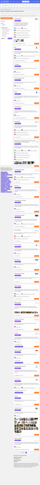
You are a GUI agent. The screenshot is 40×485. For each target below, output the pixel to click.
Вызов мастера (4, 34)
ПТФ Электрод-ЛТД (19, 78)
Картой (3, 25)
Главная (1, 9)
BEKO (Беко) (9, 15)
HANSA (29, 15)
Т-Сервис (16, 64)
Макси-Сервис (18, 350)
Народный (17, 121)
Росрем (16, 333)
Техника (16, 185)
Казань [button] (11, 1)
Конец (31, 452)
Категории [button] (17, 1)
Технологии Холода (19, 273)
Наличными (4, 24)
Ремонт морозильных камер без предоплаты (23, 155)
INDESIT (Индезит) (21, 15)
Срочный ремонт (4, 32)
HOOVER (32, 15)
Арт (15, 47)
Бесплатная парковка (5, 28)
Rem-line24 (17, 259)
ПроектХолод (17, 106)
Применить (10, 38)
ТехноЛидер (17, 230)
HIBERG (26, 15)
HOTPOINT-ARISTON (15, 15)
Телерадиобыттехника (20, 200)
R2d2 (15, 92)
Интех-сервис (17, 244)
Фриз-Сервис (17, 285)
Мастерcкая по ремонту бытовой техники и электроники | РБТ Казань (25, 141)
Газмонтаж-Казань (19, 319)
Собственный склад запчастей (6, 29)
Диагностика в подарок (5, 33)
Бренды (14, 1)
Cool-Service (17, 379)
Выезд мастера (25, 28)
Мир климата (17, 302)
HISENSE (35, 15)
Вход (30, 1)
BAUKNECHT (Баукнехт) (4, 15)
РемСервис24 (17, 18)
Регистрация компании (35, 1)
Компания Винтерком (20, 366)
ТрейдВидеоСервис (19, 215)
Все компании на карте (6, 18)
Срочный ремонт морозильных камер (22, 32)
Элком (16, 396)
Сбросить (2, 38)
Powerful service (18, 408)
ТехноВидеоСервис (19, 169)
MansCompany (18, 438)
